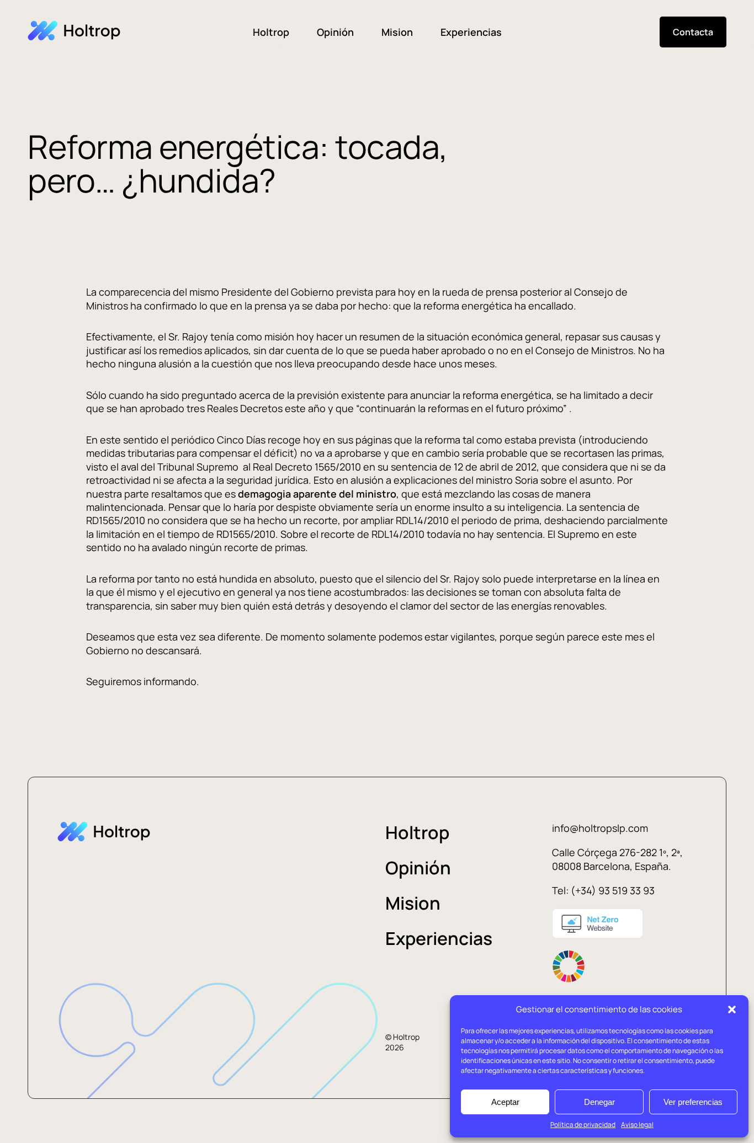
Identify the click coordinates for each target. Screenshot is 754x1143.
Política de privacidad (582, 1124)
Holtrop (271, 32)
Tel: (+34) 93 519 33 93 (603, 890)
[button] (731, 1009)
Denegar (599, 1102)
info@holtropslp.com (600, 828)
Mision (397, 32)
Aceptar (505, 1102)
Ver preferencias (693, 1102)
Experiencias (471, 32)
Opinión (335, 32)
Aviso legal (637, 1124)
